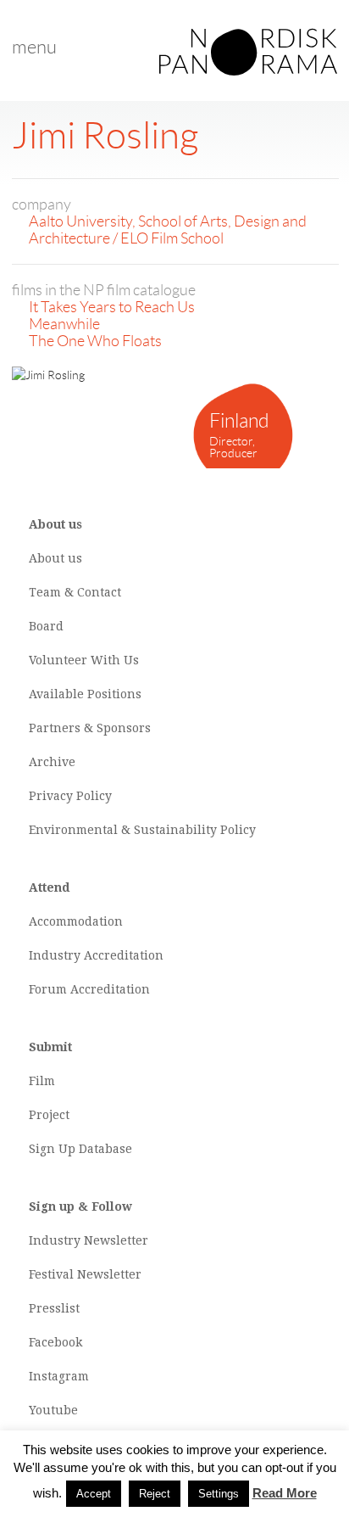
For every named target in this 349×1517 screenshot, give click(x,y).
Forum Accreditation (89, 989)
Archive (52, 762)
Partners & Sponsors (90, 728)
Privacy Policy (70, 796)
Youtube (53, 1410)
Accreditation (123, 955)
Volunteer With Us (84, 660)
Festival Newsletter (85, 1274)
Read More (284, 1493)
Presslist (54, 1308)
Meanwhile (64, 324)
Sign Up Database (80, 1149)
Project (49, 1115)
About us (55, 558)
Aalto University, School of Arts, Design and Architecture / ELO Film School (168, 230)
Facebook (55, 1342)
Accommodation (76, 921)
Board (46, 626)
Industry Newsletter (88, 1240)
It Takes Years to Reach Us (112, 307)
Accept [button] (93, 1493)
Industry (54, 955)
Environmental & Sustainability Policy (142, 830)
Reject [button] (154, 1493)
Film (42, 1081)
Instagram (59, 1376)
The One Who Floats (95, 341)
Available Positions (85, 694)
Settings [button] (218, 1493)
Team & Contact (75, 592)
